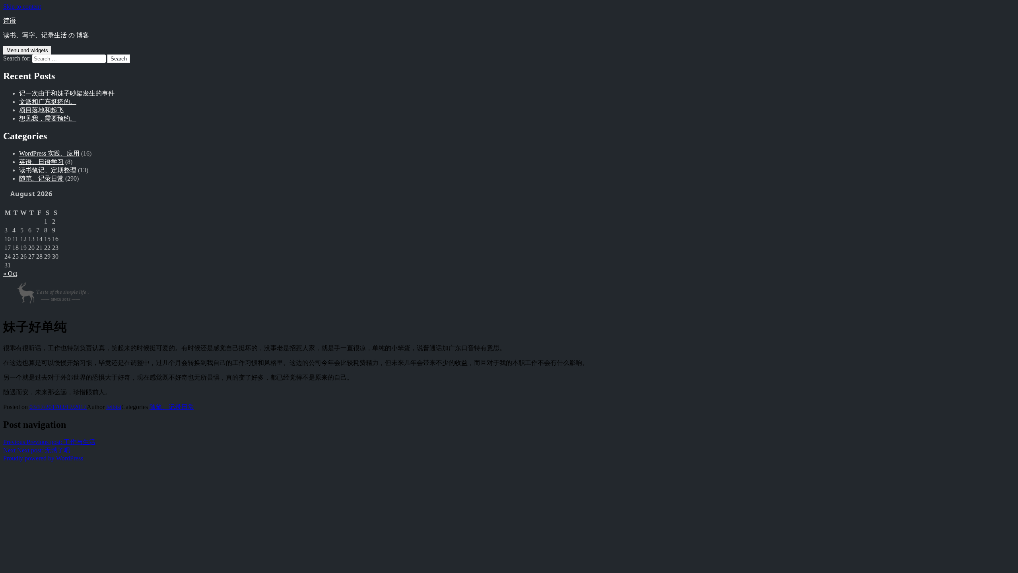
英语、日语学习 (41, 161)
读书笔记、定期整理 (47, 170)
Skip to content (22, 6)
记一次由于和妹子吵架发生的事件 (67, 93)
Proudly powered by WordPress (43, 458)
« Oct (10, 273)
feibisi (113, 406)
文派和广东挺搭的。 (47, 101)
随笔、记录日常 (41, 178)
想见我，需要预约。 (47, 118)
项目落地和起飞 (41, 110)
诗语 (9, 20)
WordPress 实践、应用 (49, 153)
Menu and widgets (27, 50)
